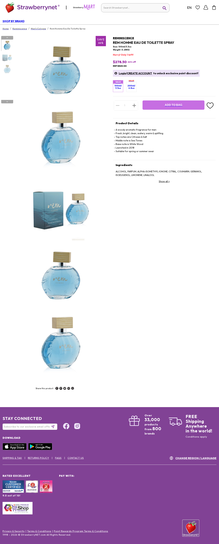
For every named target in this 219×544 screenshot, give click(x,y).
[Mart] (84, 9)
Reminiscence (123, 38)
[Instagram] (77, 426)
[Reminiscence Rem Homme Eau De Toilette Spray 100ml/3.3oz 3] (7, 69)
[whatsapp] (72, 389)
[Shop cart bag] (214, 7)
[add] (134, 105)
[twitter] (64, 389)
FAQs (58, 457)
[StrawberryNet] (31, 7)
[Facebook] (66, 426)
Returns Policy (38, 457)
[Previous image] (7, 37)
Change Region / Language (195, 458)
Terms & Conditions (39, 531)
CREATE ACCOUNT (139, 73)
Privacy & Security (14, 531)
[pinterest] (60, 389)
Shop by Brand (13, 21)
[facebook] (56, 389)
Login (122, 73)
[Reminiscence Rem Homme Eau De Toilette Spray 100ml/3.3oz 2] (7, 57)
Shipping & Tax (12, 457)
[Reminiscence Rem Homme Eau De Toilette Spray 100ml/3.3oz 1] (7, 45)
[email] (68, 389)
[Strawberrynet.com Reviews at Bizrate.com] (13, 492)
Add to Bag (173, 105)
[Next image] (7, 101)
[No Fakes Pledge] (46, 490)
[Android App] (41, 449)
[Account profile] (205, 7)
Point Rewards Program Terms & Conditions (81, 531)
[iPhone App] (15, 449)
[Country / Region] (189, 7)
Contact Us (76, 457)
